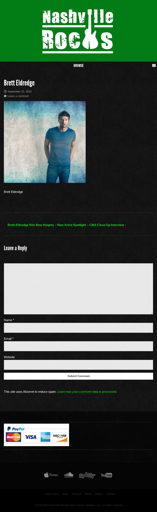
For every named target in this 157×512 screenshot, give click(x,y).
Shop (65, 494)
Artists (88, 494)
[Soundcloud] (68, 476)
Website (9, 357)
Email (8, 338)
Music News (52, 494)
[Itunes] (51, 476)
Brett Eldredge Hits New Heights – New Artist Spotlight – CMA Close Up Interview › (67, 225)
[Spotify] (87, 476)
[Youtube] (106, 476)
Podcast (76, 494)
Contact (111, 494)
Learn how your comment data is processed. (87, 391)
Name (9, 320)
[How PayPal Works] (36, 445)
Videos (99, 494)
